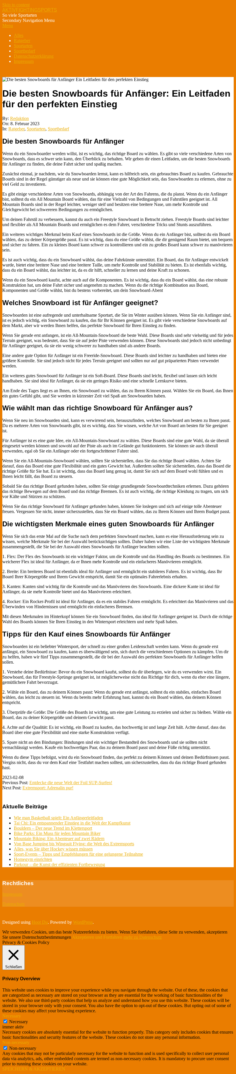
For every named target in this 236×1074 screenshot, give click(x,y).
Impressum (12, 894)
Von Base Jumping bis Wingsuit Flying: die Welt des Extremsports (74, 843)
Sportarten (36, 128)
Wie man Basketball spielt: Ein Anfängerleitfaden (58, 817)
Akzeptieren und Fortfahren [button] (97, 937)
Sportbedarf (58, 128)
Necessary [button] (11, 1015)
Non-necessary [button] (15, 1042)
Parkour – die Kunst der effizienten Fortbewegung (59, 864)
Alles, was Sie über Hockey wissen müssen (53, 848)
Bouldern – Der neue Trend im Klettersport (53, 828)
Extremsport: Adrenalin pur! (47, 787)
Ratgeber (16, 128)
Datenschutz (13, 904)
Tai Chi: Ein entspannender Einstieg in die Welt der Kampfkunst (72, 822)
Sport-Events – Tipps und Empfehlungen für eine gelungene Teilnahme (78, 854)
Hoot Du (40, 922)
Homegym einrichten (33, 859)
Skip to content (16, 4)
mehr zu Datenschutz (142, 937)
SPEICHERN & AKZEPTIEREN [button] (33, 1069)
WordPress (83, 922)
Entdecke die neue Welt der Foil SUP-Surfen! (70, 782)
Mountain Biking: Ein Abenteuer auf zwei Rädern (59, 838)
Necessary (18, 1021)
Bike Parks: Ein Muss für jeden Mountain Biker (57, 833)
